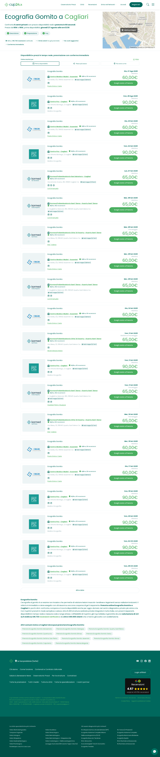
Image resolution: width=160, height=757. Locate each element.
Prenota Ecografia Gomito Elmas (69, 634)
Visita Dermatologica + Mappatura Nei (58, 738)
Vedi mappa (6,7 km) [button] (90, 238)
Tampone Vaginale (15, 732)
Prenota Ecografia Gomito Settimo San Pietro (39, 638)
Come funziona (26, 669)
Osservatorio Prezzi (68, 4)
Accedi (123, 4)
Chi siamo (13, 669)
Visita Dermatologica (52, 735)
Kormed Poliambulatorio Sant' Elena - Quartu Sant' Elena (73, 203)
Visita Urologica (14, 735)
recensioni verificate (49, 617)
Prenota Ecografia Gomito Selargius (70, 629)
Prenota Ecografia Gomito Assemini (75, 638)
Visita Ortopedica (15, 738)
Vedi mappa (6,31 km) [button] (56, 211)
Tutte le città (46, 682)
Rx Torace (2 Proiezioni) (124, 730)
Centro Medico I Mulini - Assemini (64, 77)
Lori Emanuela (52, 188)
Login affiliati (140, 672)
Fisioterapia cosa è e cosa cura (19, 746)
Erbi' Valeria (51, 245)
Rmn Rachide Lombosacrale (126, 741)
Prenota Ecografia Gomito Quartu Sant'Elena (106, 629)
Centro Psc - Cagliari (59, 102)
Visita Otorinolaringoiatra (17, 730)
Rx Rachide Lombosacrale (126, 744)
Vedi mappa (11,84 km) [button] (83, 80)
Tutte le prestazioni (17, 682)
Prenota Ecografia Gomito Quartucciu (37, 634)
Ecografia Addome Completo (127, 732)
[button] (153, 4)
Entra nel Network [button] (108, 4)
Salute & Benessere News (20, 675)
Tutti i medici (33, 682)
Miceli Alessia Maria (54, 351)
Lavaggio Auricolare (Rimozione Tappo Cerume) (61, 744)
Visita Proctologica (15, 744)
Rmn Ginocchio (86, 741)
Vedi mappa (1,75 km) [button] (89, 182)
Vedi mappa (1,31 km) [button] (81, 105)
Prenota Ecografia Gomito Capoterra (36, 643)
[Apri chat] (154, 751)
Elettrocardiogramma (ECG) (90, 735)
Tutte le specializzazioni (64, 682)
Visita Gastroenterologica (18, 741)
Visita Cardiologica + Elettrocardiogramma (60, 741)
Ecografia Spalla (122, 738)
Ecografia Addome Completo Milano (93, 732)
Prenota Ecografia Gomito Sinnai (106, 638)
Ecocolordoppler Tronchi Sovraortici (93, 744)
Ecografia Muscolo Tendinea (90, 738)
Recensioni (92, 4)
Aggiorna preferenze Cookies (141, 701)
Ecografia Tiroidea (87, 746)
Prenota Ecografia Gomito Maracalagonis (72, 643)
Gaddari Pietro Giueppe (56, 405)
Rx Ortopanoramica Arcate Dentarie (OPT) (95, 730)
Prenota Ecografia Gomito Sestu (98, 634)
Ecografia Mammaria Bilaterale (127, 735)
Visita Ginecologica (52, 732)
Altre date (80, 590)
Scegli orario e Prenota (123, 83)
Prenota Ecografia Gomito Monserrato (37, 629)
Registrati (136, 4)
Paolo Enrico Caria (54, 86)
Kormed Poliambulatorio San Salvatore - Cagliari (70, 176)
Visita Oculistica (50, 730)
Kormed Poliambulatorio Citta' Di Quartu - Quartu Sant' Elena (75, 233)
